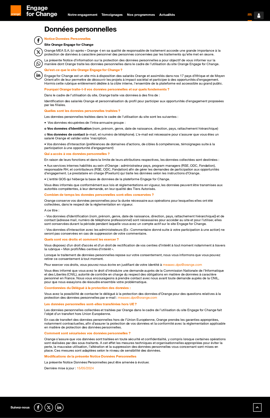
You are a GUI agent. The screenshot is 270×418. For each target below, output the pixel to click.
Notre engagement (82, 14)
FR (250, 14)
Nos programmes (141, 14)
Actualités (167, 14)
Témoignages (112, 14)
